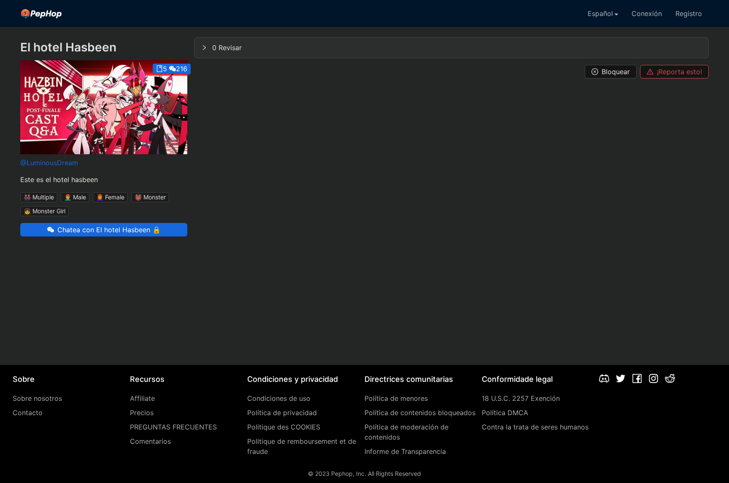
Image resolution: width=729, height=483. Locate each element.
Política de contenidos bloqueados (419, 412)
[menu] (364, 13)
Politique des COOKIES (283, 427)
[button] (451, 48)
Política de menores (396, 398)
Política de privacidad (282, 412)
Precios (142, 412)
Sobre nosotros (37, 398)
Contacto (28, 412)
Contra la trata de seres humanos (535, 427)
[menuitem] (41, 13)
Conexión (647, 13)
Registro (688, 13)
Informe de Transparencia (405, 451)
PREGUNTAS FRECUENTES (173, 427)
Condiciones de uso (278, 398)
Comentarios (150, 441)
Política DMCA (505, 412)
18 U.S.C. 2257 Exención (521, 398)
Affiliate (142, 398)
